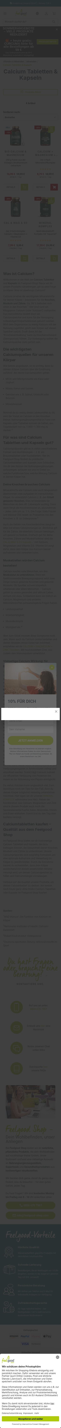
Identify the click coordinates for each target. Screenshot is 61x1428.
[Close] (56, 711)
